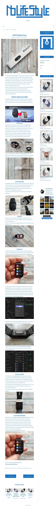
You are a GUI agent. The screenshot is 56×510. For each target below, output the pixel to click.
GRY (41, 68)
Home (4, 29)
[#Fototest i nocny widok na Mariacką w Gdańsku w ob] (47, 199)
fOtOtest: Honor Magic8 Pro (45, 180)
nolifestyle (8, 468)
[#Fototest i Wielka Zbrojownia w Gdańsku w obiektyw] (47, 211)
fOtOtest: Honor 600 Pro (44, 94)
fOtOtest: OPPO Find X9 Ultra (45, 128)
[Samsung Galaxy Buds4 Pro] (46, 154)
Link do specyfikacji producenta (11, 464)
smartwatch (25, 468)
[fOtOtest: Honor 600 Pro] (8, 490)
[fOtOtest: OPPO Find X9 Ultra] (23, 490)
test (31, 468)
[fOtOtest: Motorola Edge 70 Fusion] (16, 490)
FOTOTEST (42, 62)
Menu (3, 26)
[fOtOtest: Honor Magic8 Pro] (46, 171)
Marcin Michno (20, 37)
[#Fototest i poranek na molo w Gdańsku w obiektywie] (51, 211)
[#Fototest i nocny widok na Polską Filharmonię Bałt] (42, 205)
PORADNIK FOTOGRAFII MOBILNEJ (45, 61)
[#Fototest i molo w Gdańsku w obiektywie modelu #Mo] (42, 199)
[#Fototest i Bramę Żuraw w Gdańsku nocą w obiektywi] (51, 205)
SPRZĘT (8, 29)
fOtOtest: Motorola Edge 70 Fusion (46, 111)
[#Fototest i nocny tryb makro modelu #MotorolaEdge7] (47, 205)
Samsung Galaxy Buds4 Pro (45, 162)
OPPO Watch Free (16, 468)
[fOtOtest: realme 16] (30, 490)
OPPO (11, 468)
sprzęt (28, 468)
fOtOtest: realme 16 (43, 145)
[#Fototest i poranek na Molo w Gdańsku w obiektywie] (51, 199)
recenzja (20, 468)
